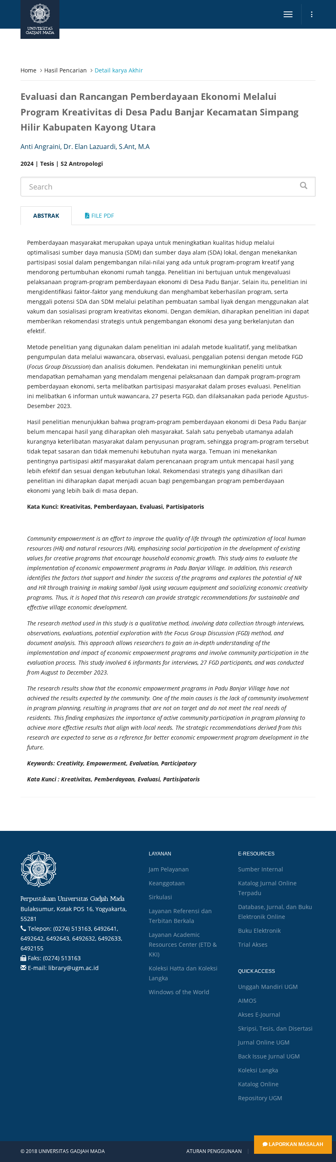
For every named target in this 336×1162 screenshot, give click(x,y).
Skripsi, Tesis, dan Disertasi (275, 1028)
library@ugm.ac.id (73, 968)
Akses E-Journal (259, 1014)
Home (28, 70)
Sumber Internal (260, 869)
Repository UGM (260, 1098)
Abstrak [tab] (46, 215)
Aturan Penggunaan (214, 1151)
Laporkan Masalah (295, 1144)
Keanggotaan (167, 883)
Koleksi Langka (258, 1070)
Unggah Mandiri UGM (268, 987)
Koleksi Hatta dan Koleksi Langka (183, 973)
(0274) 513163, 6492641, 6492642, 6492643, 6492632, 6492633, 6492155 (71, 938)
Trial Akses (253, 944)
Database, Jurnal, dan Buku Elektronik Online (275, 912)
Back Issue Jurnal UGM (269, 1056)
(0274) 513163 (62, 958)
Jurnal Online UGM (264, 1042)
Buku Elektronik (259, 930)
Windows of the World (179, 992)
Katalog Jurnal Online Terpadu (267, 888)
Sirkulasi (160, 897)
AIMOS (247, 1000)
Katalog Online (258, 1084)
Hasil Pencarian (65, 70)
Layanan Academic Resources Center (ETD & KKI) (183, 944)
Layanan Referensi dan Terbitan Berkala (180, 916)
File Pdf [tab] (102, 215)
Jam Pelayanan (169, 869)
